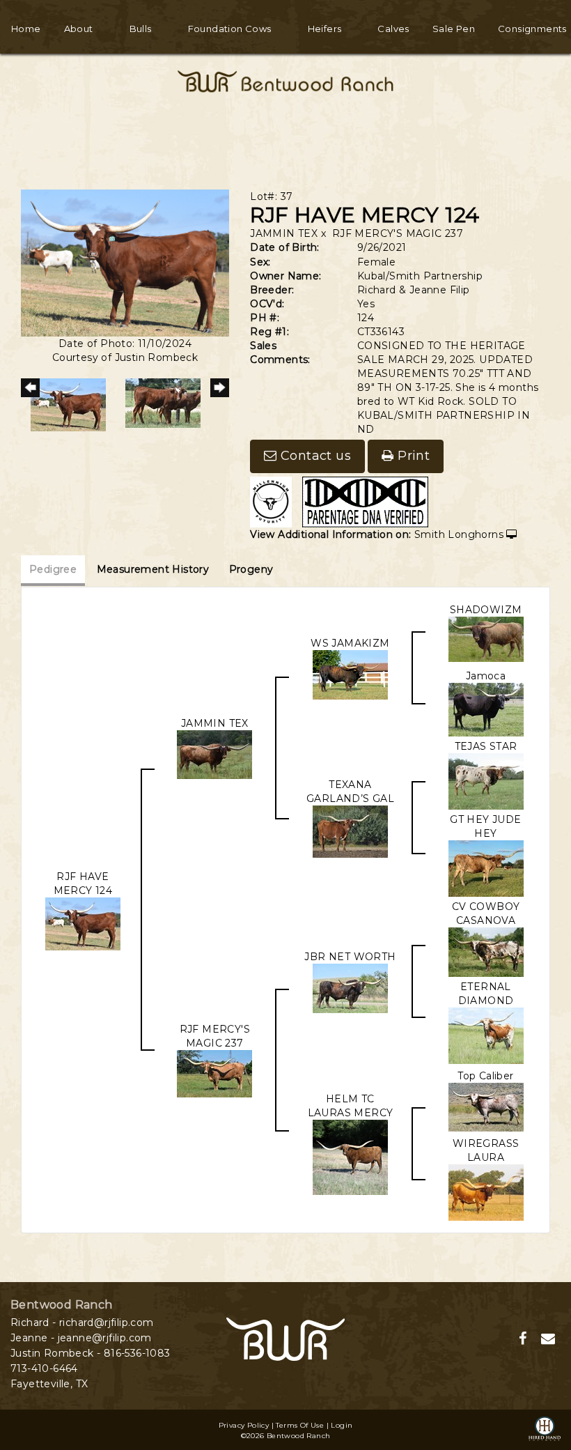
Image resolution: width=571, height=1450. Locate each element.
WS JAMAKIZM (350, 643)
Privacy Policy (244, 1425)
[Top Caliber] (486, 1106)
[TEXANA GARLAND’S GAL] (350, 830)
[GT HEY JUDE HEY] (486, 867)
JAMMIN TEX (284, 233)
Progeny (251, 569)
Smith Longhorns (458, 534)
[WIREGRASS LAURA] (486, 1191)
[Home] (285, 1338)
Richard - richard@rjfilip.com (82, 1322)
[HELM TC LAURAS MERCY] (350, 1156)
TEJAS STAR (486, 746)
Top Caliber (485, 1076)
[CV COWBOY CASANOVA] (486, 951)
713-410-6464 (44, 1368)
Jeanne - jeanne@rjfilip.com (81, 1338)
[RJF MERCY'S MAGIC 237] (214, 1073)
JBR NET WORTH (350, 956)
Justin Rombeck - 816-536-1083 (90, 1353)
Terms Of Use (300, 1425)
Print (412, 455)
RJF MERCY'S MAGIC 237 (397, 233)
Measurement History (153, 569)
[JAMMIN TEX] (214, 754)
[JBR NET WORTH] (350, 987)
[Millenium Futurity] (274, 501)
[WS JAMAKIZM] (350, 674)
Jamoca (486, 676)
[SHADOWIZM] (486, 638)
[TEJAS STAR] (486, 780)
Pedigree (53, 569)
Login (341, 1425)
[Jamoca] (486, 708)
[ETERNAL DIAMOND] (486, 1034)
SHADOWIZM (486, 609)
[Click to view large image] (125, 262)
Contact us (314, 455)
